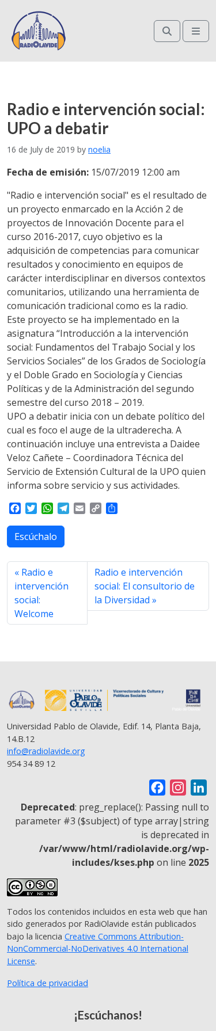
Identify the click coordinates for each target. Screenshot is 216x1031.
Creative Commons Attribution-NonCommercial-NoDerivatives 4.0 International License (97, 949)
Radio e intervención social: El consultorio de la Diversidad (144, 586)
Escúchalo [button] (35, 536)
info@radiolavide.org (46, 750)
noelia (99, 149)
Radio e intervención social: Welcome (41, 593)
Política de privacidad (47, 982)
